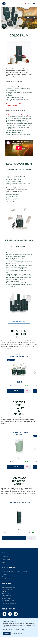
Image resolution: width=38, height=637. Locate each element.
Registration (5, 556)
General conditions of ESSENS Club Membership (15, 571)
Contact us (6, 584)
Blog (3, 562)
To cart (15, 390)
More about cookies (7, 629)
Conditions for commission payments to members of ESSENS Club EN (17, 577)
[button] (35, 372)
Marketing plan (6, 559)
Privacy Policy (6, 574)
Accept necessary (20, 629)
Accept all (7, 633)
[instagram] (16, 614)
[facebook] (4, 614)
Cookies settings (18, 633)
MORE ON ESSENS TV (19, 322)
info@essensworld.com (9, 603)
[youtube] (10, 614)
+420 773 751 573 (7, 598)
